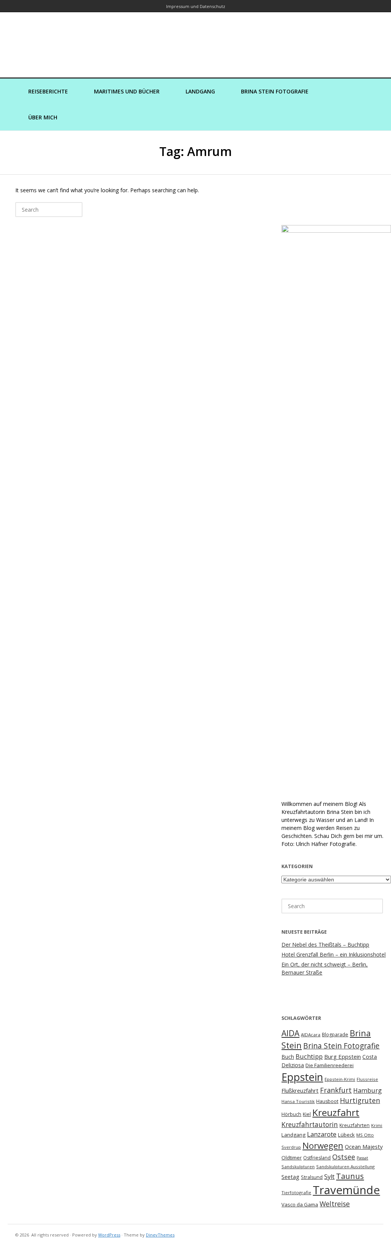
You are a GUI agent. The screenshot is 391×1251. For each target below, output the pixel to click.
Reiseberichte (48, 91)
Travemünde (346, 1190)
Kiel (307, 1114)
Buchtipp (309, 1056)
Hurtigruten (360, 1100)
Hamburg (367, 1090)
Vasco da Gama (299, 1204)
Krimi (376, 1125)
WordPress (109, 1235)
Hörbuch (291, 1114)
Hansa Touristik (298, 1101)
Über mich (42, 117)
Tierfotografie (296, 1192)
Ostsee (343, 1156)
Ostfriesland (317, 1158)
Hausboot (327, 1101)
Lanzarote (321, 1134)
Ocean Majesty (364, 1146)
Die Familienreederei (329, 1065)
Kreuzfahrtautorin (309, 1124)
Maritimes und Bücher (127, 91)
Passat (362, 1158)
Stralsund (312, 1177)
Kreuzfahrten (354, 1125)
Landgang (200, 91)
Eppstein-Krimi (340, 1079)
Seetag (290, 1176)
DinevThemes (160, 1235)
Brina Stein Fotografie (275, 91)
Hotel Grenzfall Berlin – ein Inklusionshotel (333, 954)
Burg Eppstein (342, 1056)
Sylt (329, 1176)
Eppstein (302, 1077)
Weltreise (335, 1203)
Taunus (350, 1176)
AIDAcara (310, 1034)
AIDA (290, 1033)
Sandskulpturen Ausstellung (345, 1166)
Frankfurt (336, 1090)
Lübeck (346, 1134)
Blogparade (335, 1034)
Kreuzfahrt (335, 1112)
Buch (287, 1056)
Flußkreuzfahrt (299, 1090)
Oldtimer (291, 1157)
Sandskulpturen (298, 1166)
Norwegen (322, 1145)
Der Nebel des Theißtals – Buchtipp (325, 944)
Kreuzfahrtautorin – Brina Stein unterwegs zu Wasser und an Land (195, 39)
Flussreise (367, 1079)
